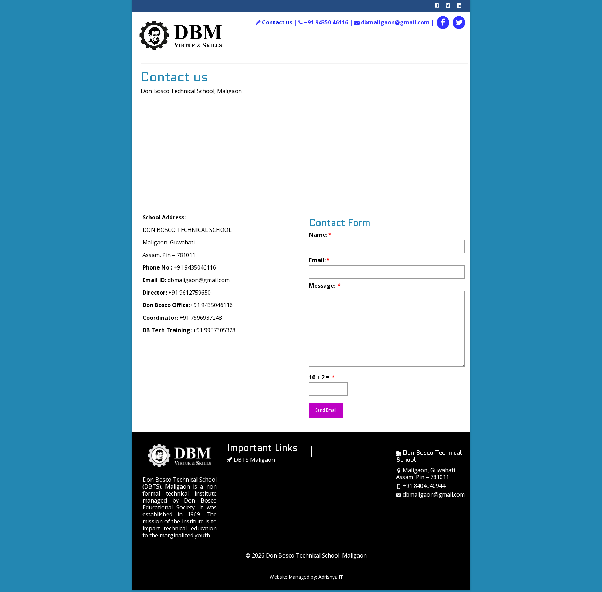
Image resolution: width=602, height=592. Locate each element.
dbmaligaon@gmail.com (434, 494)
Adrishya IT (330, 577)
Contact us (277, 22)
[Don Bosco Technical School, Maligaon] (188, 35)
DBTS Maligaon (253, 460)
